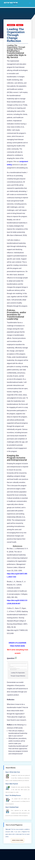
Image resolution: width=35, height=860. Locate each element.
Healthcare (11, 25)
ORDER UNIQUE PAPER (17, 840)
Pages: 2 (20, 25)
